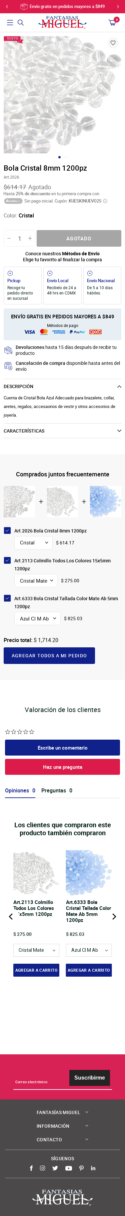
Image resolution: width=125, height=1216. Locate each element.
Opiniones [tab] (17, 790)
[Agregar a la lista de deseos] (113, 42)
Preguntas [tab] (53, 790)
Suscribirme (89, 1078)
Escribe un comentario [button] (63, 747)
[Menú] (10, 22)
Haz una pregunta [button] (62, 767)
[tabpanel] (62, 94)
